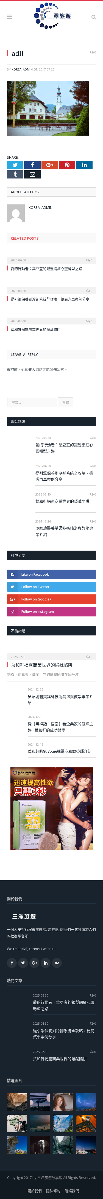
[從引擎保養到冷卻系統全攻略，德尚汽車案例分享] (51, 287)
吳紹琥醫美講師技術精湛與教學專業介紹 (64, 531)
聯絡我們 (72, 1190)
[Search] (93, 16)
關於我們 (34, 1190)
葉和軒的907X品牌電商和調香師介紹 (59, 751)
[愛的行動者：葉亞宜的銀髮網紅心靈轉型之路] (51, 256)
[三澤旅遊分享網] (51, 16)
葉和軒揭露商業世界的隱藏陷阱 (36, 329)
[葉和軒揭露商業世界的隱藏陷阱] (51, 317)
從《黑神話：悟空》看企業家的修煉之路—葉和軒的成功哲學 (60, 727)
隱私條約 (53, 1190)
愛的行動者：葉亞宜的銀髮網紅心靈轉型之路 (46, 268)
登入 (31, 369)
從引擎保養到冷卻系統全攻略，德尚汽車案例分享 (50, 299)
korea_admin (22, 69)
